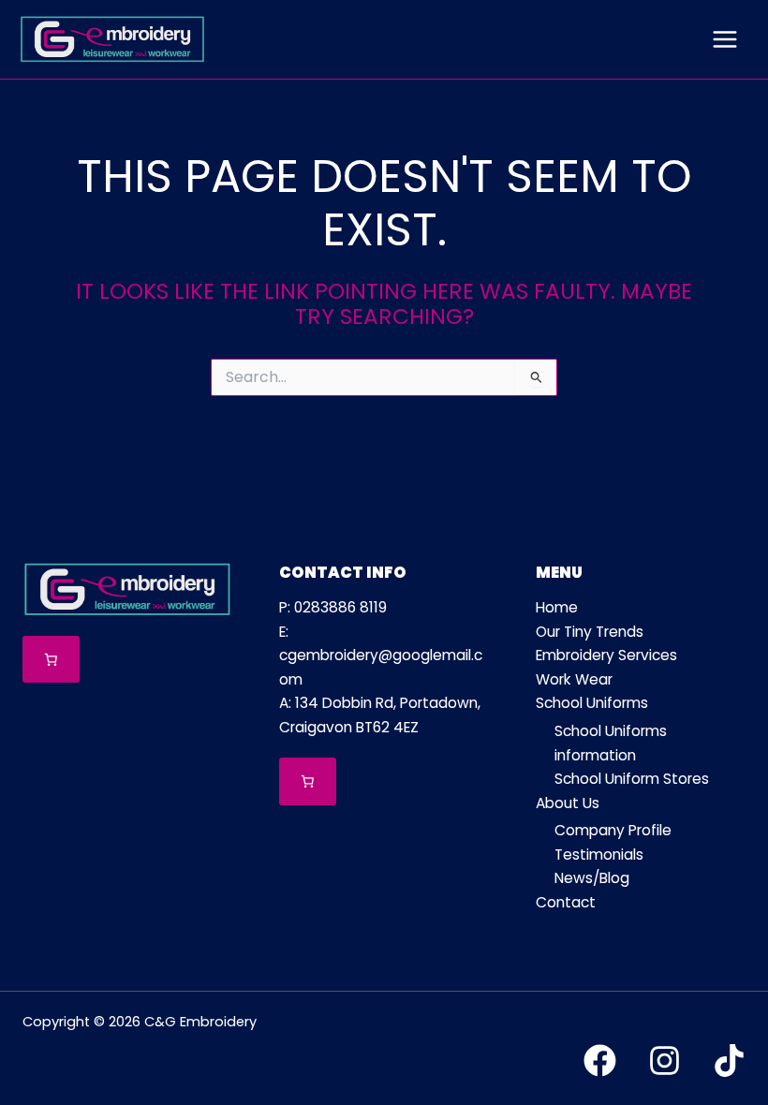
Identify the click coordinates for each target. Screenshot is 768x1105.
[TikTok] (729, 1060)
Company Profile (613, 830)
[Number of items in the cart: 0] (51, 660)
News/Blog (591, 878)
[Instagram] (664, 1060)
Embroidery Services (606, 655)
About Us (567, 803)
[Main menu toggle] (725, 39)
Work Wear (574, 679)
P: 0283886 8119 (333, 607)
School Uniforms (592, 703)
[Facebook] (599, 1060)
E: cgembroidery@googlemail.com (380, 655)
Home (557, 607)
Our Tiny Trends (589, 631)
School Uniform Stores (631, 778)
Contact (566, 902)
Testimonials (598, 854)
